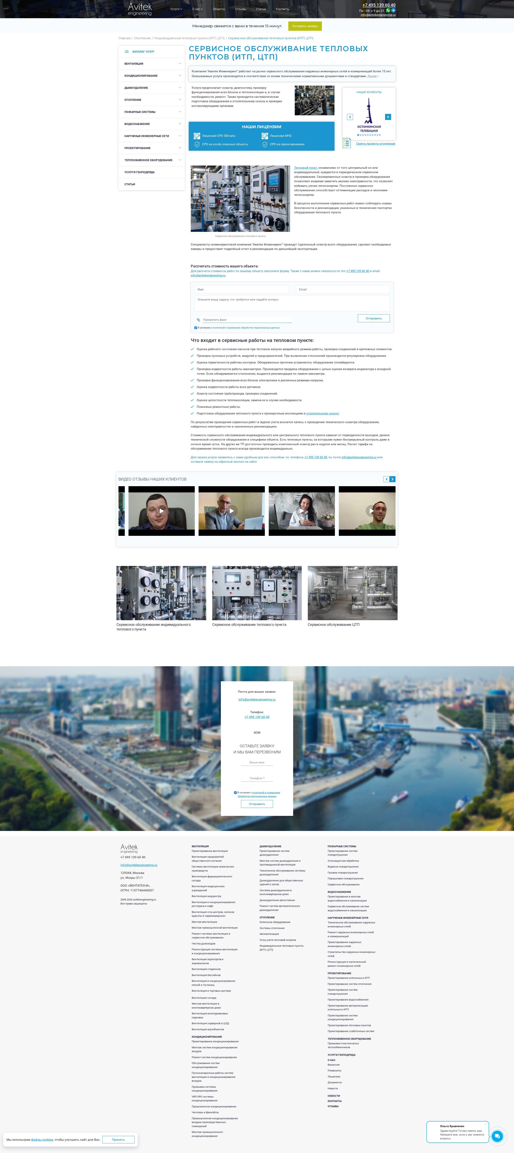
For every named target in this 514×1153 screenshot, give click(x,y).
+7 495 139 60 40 (379, 5)
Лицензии (334, 1076)
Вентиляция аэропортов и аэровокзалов (207, 961)
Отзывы (240, 9)
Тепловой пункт (305, 168)
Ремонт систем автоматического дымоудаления (280, 908)
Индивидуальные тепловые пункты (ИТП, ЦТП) (282, 947)
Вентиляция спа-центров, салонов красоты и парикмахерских (213, 914)
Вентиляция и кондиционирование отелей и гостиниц (213, 982)
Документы (335, 1082)
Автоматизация (269, 933)
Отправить (257, 804)
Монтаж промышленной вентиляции (215, 927)
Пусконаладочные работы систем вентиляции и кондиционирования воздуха (213, 1076)
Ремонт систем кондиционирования (214, 1057)
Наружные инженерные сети (146, 136)
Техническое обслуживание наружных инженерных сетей (351, 924)
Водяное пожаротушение (343, 866)
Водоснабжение (137, 124)
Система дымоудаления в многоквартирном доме (276, 892)
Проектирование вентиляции (210, 850)
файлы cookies (42, 1140)
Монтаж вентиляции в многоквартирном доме (206, 1005)
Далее (372, 76)
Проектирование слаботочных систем (351, 1031)
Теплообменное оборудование (148, 160)
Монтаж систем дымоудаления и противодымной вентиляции (280, 862)
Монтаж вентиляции (204, 921)
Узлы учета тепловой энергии (278, 939)
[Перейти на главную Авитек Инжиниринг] (139, 9)
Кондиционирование (141, 75)
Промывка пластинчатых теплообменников (343, 1045)
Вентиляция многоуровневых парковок (210, 1015)
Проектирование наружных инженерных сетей (344, 944)
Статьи (261, 9)
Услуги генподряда (139, 172)
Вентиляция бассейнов (206, 975)
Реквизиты (334, 1070)
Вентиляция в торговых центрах (211, 990)
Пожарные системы (139, 112)
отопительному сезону (322, 413)
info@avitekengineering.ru (378, 14)
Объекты (219, 9)
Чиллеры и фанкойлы (205, 1112)
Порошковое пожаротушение (345, 878)
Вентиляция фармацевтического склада (212, 878)
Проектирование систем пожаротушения (343, 852)
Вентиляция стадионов (206, 969)
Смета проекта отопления (375, 143)
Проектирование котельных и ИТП (349, 977)
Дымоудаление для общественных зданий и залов (281, 882)
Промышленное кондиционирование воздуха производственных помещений (215, 1122)
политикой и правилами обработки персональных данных (246, 327)
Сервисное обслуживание (344, 884)
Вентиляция (133, 63)
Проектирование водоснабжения (348, 999)
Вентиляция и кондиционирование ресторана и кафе (213, 904)
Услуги (175, 9)
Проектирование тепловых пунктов (349, 1025)
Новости (333, 1088)
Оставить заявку (305, 26)
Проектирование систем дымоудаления (275, 852)
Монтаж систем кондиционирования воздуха (214, 1049)
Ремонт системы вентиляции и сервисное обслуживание (211, 935)
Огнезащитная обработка (343, 860)
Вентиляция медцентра (206, 896)
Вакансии (334, 1064)
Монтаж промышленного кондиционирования (207, 1134)
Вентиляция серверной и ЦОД (210, 1023)
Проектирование (137, 148)
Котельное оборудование (275, 922)
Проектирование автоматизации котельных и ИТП (348, 1007)
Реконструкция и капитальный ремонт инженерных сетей (347, 963)
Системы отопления (272, 928)
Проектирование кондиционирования (215, 1041)
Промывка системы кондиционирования (204, 1088)
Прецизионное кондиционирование (214, 1106)
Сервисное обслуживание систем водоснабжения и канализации (348, 908)
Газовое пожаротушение (343, 872)
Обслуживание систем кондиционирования (206, 1065)
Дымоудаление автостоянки (277, 900)
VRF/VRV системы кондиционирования (204, 1098)
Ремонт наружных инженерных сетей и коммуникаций (351, 934)
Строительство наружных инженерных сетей (351, 954)
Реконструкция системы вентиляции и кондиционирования (215, 951)
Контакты (282, 9)
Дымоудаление (136, 87)
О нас (196, 9)
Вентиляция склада (204, 997)
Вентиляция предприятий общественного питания (208, 858)
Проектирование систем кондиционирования (343, 1017)
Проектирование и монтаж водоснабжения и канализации (347, 898)
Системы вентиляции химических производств (213, 868)
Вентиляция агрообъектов (208, 1029)
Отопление (132, 99)
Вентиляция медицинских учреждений (208, 888)
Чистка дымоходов (203, 943)
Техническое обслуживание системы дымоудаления (282, 872)
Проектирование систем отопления (349, 983)
